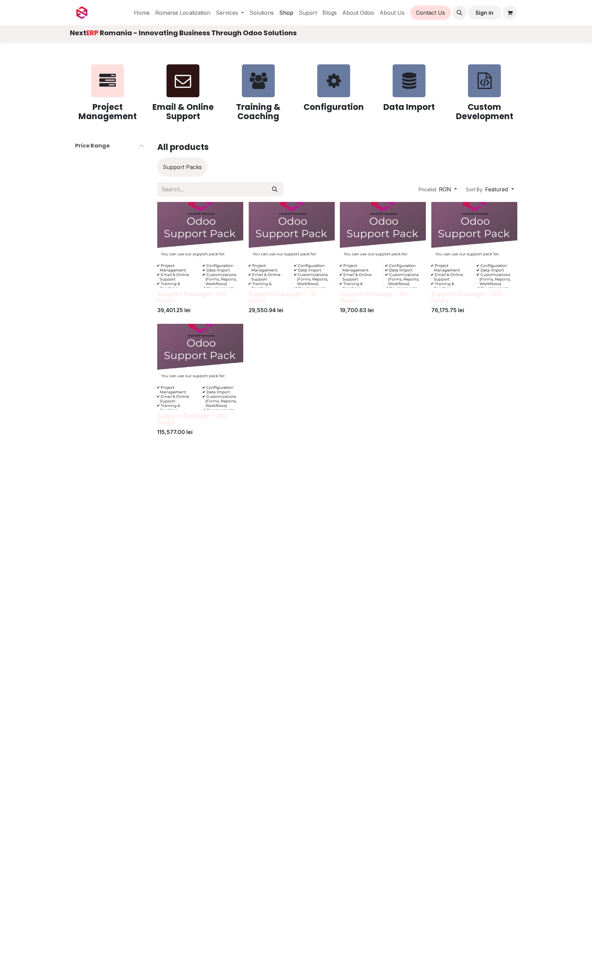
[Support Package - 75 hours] (292, 245)
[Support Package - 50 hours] (383, 245)
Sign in (484, 12)
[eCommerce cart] (510, 12)
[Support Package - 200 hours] (474, 245)
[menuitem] (141, 13)
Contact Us (430, 12)
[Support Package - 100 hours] (200, 245)
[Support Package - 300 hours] (200, 367)
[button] (459, 12)
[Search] (274, 189)
